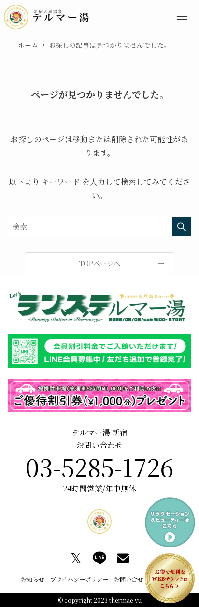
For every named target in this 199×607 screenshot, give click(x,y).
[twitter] (76, 558)
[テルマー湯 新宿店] (46, 17)
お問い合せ (128, 579)
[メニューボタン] (182, 17)
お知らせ (32, 579)
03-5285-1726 (99, 466)
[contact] (123, 558)
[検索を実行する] (181, 226)
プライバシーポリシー (79, 579)
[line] (99, 558)
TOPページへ (99, 263)
